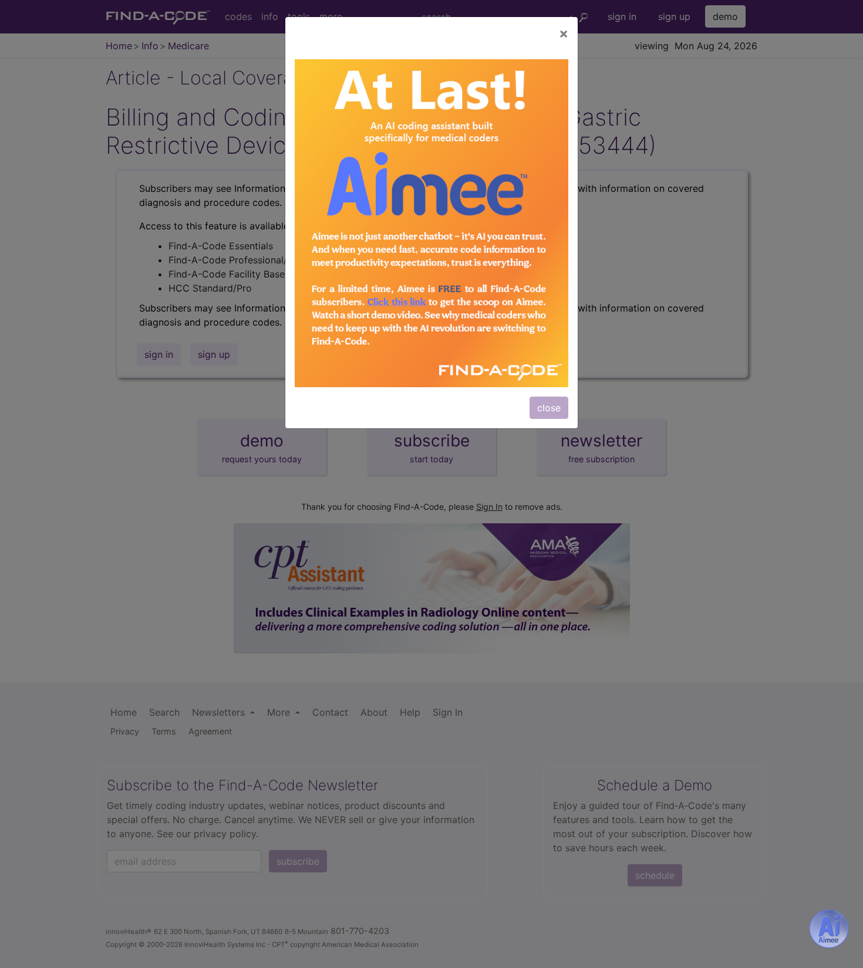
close (549, 408)
